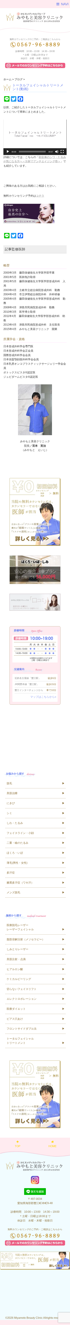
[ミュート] (56, 151)
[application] (34, 137)
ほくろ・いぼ (15, 852)
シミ (9, 813)
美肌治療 (12, 793)
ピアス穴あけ (15, 1018)
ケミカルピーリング (19, 979)
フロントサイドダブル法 (22, 1028)
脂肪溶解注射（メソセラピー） (26, 939)
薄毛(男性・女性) (17, 862)
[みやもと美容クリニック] (35, 16)
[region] (35, 30)
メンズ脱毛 (13, 892)
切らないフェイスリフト (22, 989)
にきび (11, 803)
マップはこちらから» (43, 696)
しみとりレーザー (17, 949)
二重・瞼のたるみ (17, 842)
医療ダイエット (16, 1008)
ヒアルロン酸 (15, 969)
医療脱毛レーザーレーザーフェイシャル (20, 927)
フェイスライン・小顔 (20, 833)
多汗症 (11, 872)
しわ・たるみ (15, 823)
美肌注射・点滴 (16, 959)
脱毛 (9, 783)
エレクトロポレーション (22, 998)
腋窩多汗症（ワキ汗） (20, 882)
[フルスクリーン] (62, 151)
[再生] (8, 151)
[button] (35, 137)
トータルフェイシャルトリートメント (20, 1040)
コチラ (40, 195)
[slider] (32, 151)
